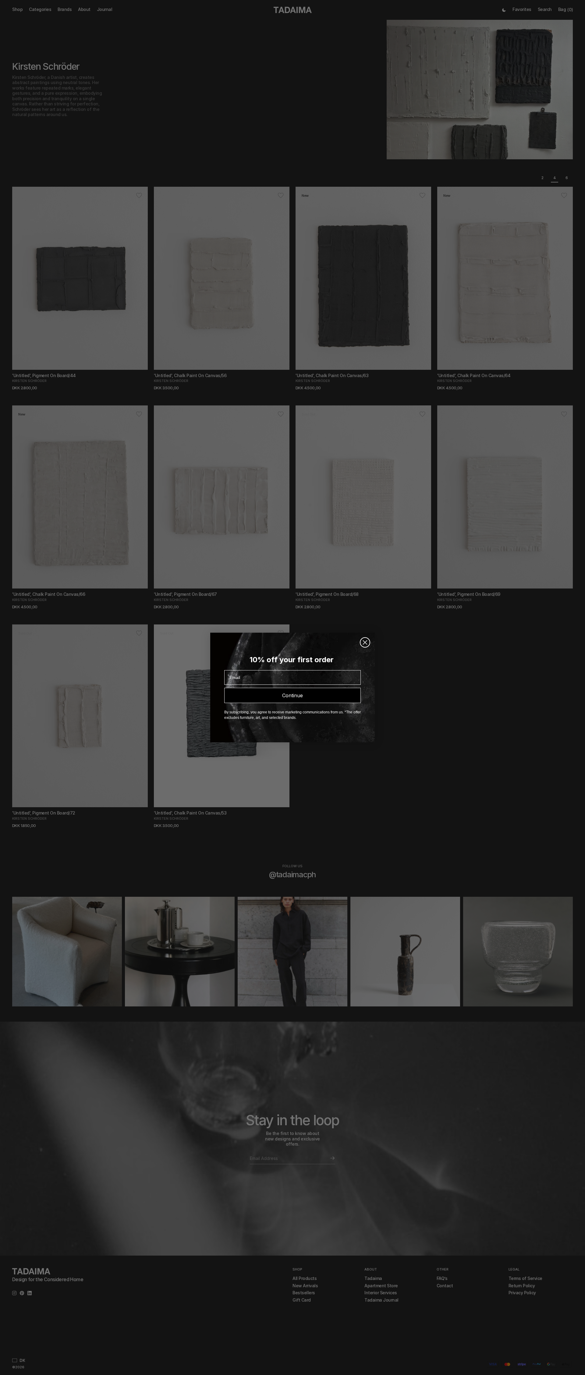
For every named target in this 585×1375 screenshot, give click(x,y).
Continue (292, 695)
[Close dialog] (365, 642)
